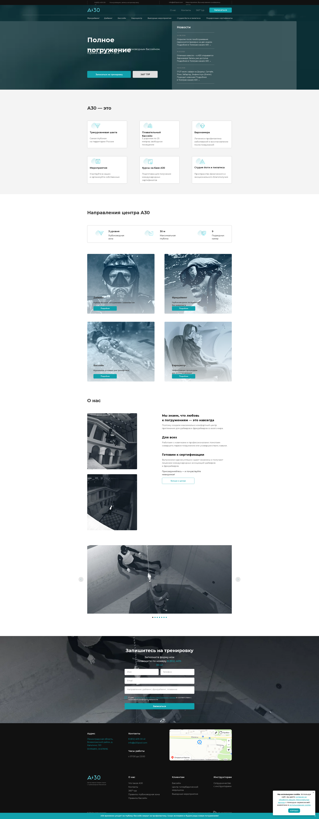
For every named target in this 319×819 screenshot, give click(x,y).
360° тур (200, 10)
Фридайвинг (93, 18)
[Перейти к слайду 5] (161, 617)
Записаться (159, 706)
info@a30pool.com (176, 2)
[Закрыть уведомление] (313, 792)
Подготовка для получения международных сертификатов (156, 177)
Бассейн (122, 18)
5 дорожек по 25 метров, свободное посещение (152, 141)
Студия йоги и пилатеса (188, 18)
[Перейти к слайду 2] (155, 617)
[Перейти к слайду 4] (159, 617)
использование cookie (300, 805)
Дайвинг (108, 18)
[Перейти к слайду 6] (163, 617)
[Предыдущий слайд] (81, 579)
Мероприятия (98, 168)
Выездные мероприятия (159, 18)
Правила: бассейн (137, 798)
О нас (173, 10)
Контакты (186, 10)
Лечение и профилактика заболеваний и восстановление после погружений (211, 141)
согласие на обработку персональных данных (155, 697)
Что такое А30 (135, 783)
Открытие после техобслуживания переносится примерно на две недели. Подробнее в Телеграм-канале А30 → (194, 42)
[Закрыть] (315, 816)
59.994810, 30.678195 (97, 749)
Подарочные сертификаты (219, 18)
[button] (220, 10)
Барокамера (202, 132)
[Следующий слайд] (238, 579)
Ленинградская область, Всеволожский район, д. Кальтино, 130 (100, 742)
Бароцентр (136, 18)
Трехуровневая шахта (103, 132)
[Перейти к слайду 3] (157, 617)
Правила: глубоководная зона (144, 794)
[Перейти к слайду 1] (152, 617)
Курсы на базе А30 (153, 168)
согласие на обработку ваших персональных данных (293, 799)
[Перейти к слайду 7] (166, 617)
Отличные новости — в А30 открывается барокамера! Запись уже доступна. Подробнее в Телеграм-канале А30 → (195, 58)
